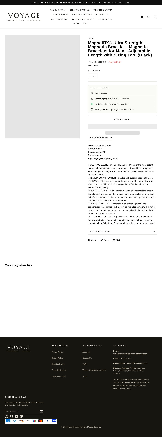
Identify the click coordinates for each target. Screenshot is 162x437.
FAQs (84, 364)
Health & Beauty (103, 10)
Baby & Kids (102, 15)
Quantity (94, 71)
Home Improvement (82, 19)
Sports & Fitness (82, 15)
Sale (86, 24)
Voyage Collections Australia (94, 370)
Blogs (84, 376)
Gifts (76, 24)
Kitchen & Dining (80, 10)
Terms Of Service (59, 370)
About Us (86, 352)
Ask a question (100, 231)
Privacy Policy (57, 352)
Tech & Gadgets (59, 19)
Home (90, 38)
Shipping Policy (58, 364)
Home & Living (58, 10)
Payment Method (59, 376)
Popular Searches (94, 427)
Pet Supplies (104, 19)
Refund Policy (57, 358)
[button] (122, 126)
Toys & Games (60, 15)
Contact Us (87, 358)
